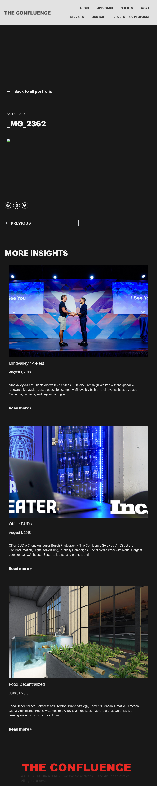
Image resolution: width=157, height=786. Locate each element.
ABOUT (85, 8)
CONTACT (99, 17)
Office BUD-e (21, 524)
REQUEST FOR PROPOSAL (131, 17)
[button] (8, 205)
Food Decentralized (27, 684)
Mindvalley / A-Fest (26, 363)
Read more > (20, 408)
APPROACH (105, 8)
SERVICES (77, 17)
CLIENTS (127, 8)
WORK (145, 8)
